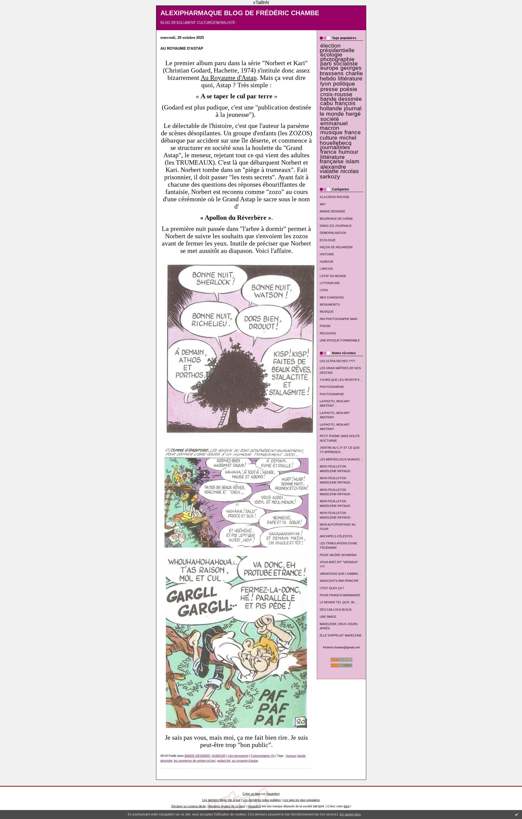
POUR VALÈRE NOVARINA (338, 555)
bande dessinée (341, 99)
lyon (325, 83)
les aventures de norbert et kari (194, 760)
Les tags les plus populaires (301, 800)
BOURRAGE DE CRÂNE (336, 218)
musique (331, 132)
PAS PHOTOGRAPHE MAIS (338, 319)
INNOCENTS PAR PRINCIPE (339, 580)
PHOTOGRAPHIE (332, 386)
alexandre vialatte (333, 169)
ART (323, 204)
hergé (353, 114)
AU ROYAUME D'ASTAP (181, 48)
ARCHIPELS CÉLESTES (336, 536)
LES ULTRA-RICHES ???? (337, 361)
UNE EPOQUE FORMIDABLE (340, 340)
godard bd (223, 760)
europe (329, 68)
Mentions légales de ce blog (226, 806)
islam (352, 161)
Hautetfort (272, 793)
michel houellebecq (338, 140)
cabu (326, 103)
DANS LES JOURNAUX (336, 225)
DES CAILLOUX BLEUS (336, 609)
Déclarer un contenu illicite (188, 806)
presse (329, 89)
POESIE (325, 326)
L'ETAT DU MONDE (333, 276)
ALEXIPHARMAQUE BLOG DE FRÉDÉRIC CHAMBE (239, 13)
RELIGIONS (328, 333)
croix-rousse (336, 94)
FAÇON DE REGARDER (336, 247)
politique (344, 83)
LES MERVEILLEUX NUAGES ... (341, 459)
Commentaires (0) (263, 755)
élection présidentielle (337, 47)
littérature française (332, 159)
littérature (350, 78)
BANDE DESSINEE (332, 211)
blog (346, 806)
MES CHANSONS (332, 297)
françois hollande (338, 106)
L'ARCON (326, 268)
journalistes (335, 147)
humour (348, 152)
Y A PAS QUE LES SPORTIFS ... (341, 379)
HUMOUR (326, 261)
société (329, 119)
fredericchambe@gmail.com (341, 647)
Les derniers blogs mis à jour (221, 800)
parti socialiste (339, 63)
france (328, 152)
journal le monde (341, 111)
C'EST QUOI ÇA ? (332, 588)
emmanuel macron (334, 125)
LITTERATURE (330, 283)
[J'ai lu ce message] (516, 814)
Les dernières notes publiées (262, 800)
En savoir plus (350, 814)
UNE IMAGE (328, 616)
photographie (337, 59)
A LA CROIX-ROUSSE (334, 197)
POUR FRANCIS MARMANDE (340, 595)
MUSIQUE (327, 311)
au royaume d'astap (245, 760)
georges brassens (341, 70)
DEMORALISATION (333, 232)
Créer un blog (251, 793)
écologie (331, 54)
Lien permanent (238, 755)
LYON (324, 290)
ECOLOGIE (327, 240)
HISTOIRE (327, 254)
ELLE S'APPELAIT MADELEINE (341, 635)
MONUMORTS (330, 304)
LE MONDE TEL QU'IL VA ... (338, 602)
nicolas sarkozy (339, 174)
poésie (348, 89)
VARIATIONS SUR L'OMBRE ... (340, 573)
